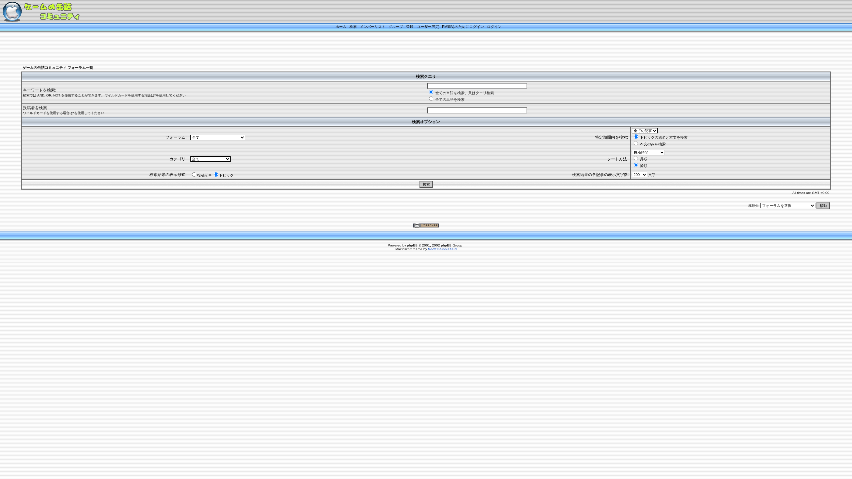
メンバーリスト (372, 27)
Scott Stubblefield (442, 249)
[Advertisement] (418, 49)
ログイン (494, 27)
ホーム (340, 27)
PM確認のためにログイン (463, 27)
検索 (353, 27)
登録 (409, 27)
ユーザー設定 (428, 27)
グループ (395, 27)
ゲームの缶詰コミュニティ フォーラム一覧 (58, 68)
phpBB (412, 245)
